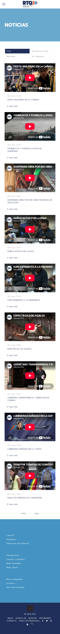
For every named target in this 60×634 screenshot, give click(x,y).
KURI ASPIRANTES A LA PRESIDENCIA (23, 300)
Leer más (13, 106)
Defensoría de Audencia (17, 543)
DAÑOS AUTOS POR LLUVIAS (20, 251)
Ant (24, 513)
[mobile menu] (3, 4)
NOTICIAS (32, 618)
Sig (36, 513)
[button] (32, 624)
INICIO (10, 618)
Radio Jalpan (12, 567)
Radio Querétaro (13, 563)
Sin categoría (38, 56)
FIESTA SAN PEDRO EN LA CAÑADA (23, 99)
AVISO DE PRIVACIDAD (29, 620)
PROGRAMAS (45, 618)
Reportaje (10, 56)
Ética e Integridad (14, 579)
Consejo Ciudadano (15, 559)
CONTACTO (11, 620)
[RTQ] (30, 4)
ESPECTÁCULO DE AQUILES (19, 349)
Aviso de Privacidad (15, 587)
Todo (8, 51)
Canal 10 (10, 535)
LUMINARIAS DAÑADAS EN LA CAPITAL (24, 449)
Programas (11, 539)
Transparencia (12, 555)
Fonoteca (10, 583)
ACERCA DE (20, 618)
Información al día (40, 51)
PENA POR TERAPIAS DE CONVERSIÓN (24, 498)
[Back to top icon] (30, 608)
